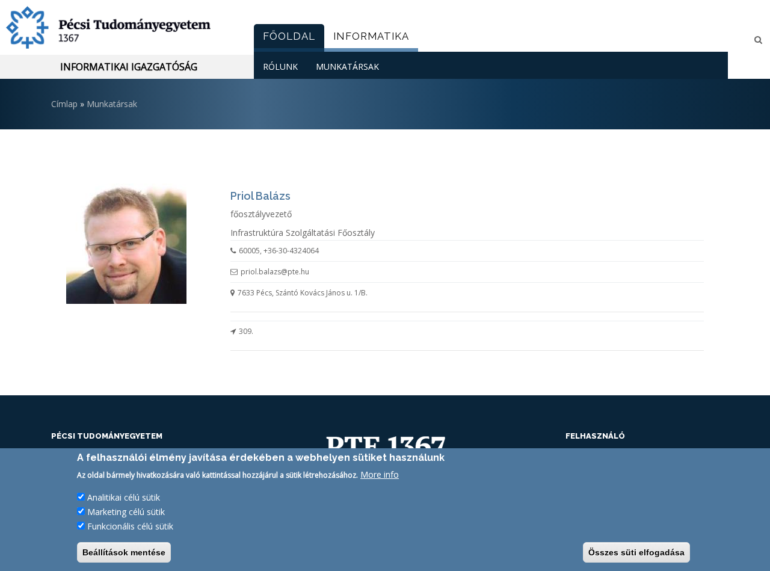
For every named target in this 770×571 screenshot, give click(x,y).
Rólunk (280, 66)
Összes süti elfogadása (636, 552)
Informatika (371, 36)
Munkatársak (347, 66)
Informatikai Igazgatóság (128, 66)
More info (379, 474)
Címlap (64, 104)
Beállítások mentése (123, 552)
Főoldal (289, 36)
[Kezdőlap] (122, 27)
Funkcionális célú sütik (130, 526)
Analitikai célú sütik (123, 497)
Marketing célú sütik (126, 511)
